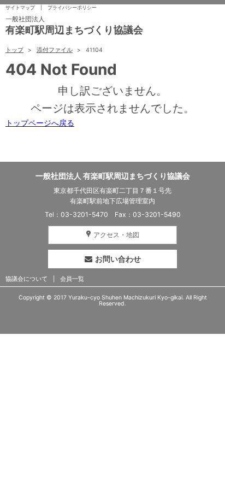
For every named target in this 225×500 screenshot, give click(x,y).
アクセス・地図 (116, 235)
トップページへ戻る (39, 122)
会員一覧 (72, 279)
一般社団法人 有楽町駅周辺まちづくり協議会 (112, 175)
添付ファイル (55, 50)
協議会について (26, 279)
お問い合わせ (118, 258)
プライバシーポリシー (72, 7)
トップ (14, 50)
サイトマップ (20, 7)
